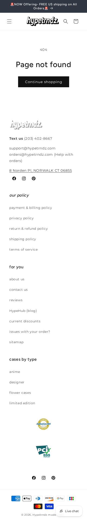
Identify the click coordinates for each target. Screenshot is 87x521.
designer (17, 382)
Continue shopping (43, 82)
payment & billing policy (30, 208)
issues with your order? (29, 332)
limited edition (22, 403)
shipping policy (22, 239)
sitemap (16, 342)
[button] (9, 21)
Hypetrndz (39, 514)
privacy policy (21, 218)
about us (17, 279)
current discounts (24, 321)
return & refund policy (28, 229)
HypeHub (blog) (23, 311)
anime (14, 372)
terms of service (23, 249)
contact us (18, 290)
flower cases (20, 393)
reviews (16, 300)
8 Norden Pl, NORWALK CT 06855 (40, 170)
